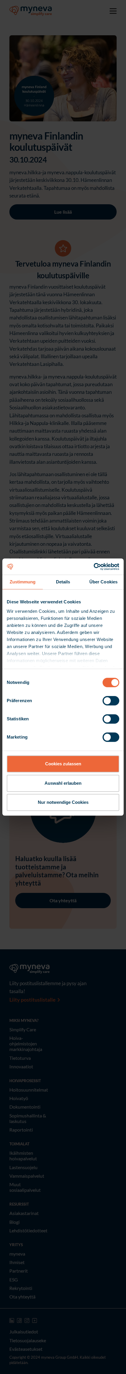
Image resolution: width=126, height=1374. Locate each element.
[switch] (111, 700)
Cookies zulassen (63, 763)
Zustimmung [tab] (23, 581)
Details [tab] (63, 581)
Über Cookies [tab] (103, 581)
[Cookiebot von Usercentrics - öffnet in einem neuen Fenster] (93, 566)
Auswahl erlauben (63, 783)
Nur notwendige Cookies (63, 802)
